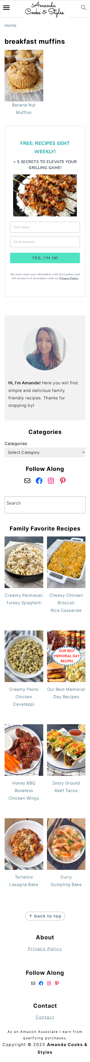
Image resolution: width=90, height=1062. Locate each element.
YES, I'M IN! (45, 258)
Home (11, 25)
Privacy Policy (69, 278)
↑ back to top (45, 916)
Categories (16, 443)
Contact (45, 1017)
